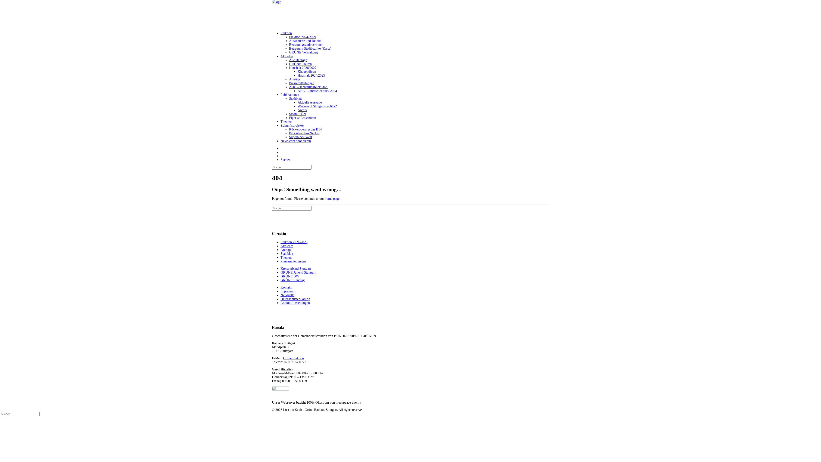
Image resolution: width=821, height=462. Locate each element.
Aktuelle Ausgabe (310, 102)
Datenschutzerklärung (295, 299)
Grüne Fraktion (293, 358)
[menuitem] (415, 42)
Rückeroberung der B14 (305, 129)
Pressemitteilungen (301, 83)
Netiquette (287, 295)
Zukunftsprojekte (292, 125)
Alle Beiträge (298, 60)
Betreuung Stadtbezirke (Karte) (310, 48)
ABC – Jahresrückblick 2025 (308, 87)
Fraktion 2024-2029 (302, 37)
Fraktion (286, 33)
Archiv (302, 110)
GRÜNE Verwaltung (303, 52)
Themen (286, 121)
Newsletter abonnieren (296, 141)
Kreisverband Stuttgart (296, 268)
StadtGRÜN (297, 114)
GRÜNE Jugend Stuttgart (298, 272)
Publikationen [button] (290, 94)
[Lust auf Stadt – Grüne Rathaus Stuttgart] (410, 14)
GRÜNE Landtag (293, 280)
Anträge (294, 79)
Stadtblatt (295, 98)
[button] (286, 159)
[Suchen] (292, 167)
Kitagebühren (307, 71)
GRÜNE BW (290, 276)
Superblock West (300, 137)
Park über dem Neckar (304, 133)
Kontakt (286, 287)
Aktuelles (287, 56)
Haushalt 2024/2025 (311, 75)
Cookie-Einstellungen (295, 303)
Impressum (288, 291)
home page (332, 198)
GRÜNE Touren (300, 64)
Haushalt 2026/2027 (302, 68)
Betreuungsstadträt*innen (306, 44)
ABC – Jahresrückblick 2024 (317, 91)
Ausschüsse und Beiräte (305, 41)
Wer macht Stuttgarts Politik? (317, 106)
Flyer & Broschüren (302, 118)
